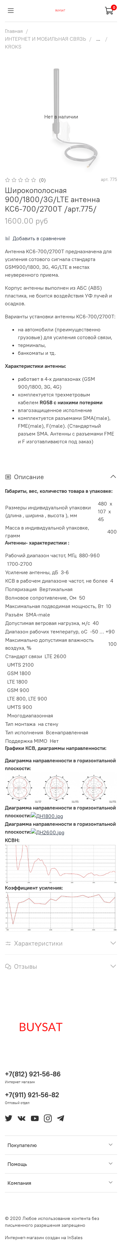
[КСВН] (61, 863)
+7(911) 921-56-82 (32, 1094)
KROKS (13, 46)
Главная (14, 31)
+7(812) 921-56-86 (33, 1074)
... (98, 39)
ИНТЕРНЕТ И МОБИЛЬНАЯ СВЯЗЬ (45, 38)
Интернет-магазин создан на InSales (44, 1237)
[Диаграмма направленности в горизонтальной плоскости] (61, 787)
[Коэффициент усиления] (61, 910)
